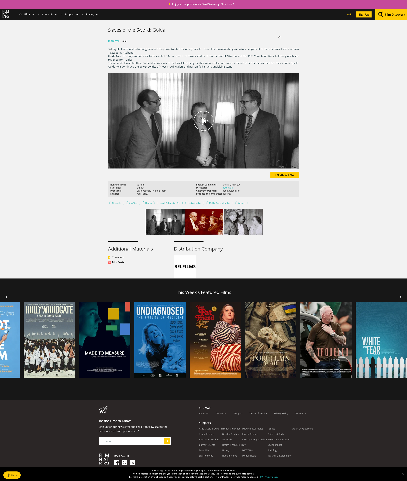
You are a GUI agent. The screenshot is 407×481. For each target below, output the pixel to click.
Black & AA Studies (209, 439)
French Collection (231, 428)
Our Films (25, 14)
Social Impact (275, 444)
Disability (204, 450)
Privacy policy (271, 477)
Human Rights (229, 455)
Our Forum (221, 413)
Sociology (273, 450)
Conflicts (133, 203)
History (148, 203)
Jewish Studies (194, 203)
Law (244, 444)
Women (241, 203)
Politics (271, 428)
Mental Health (249, 455)
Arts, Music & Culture (210, 428)
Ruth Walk (114, 41)
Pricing (90, 14)
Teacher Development (279, 455)
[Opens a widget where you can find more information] (12, 475)
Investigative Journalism (255, 439)
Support (69, 14)
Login (349, 14)
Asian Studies (206, 434)
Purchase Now (284, 174)
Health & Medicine (232, 444)
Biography (116, 203)
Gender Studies (230, 434)
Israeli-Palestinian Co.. (170, 203)
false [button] (7, 297)
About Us (47, 14)
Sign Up (364, 14)
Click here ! (227, 4)
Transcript (118, 257)
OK (261, 477)
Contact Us (300, 413)
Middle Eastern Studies (219, 203)
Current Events (207, 444)
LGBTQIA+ (247, 450)
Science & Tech (276, 434)
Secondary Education (279, 439)
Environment (206, 455)
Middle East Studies (252, 428)
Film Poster (119, 262)
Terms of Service (258, 413)
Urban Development (302, 428)
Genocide (227, 439)
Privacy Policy (281, 413)
